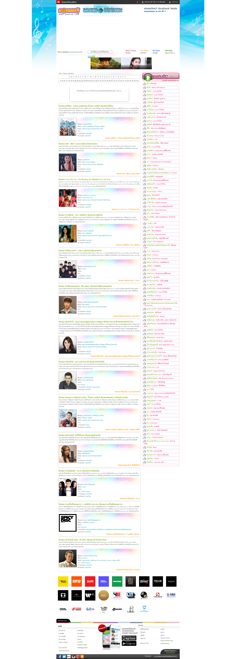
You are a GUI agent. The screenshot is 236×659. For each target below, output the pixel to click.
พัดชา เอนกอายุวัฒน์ (88, 162)
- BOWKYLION (156, 117)
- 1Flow (154, 191)
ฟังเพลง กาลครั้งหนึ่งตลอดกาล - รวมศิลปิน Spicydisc (123, 534)
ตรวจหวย (62, 630)
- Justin (152, 458)
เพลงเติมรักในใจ (88, 342)
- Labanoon (152, 419)
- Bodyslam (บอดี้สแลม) (158, 150)
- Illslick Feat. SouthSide (157, 259)
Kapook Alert (144, 643)
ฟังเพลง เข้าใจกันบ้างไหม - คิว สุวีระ (128, 570)
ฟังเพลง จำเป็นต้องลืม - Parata (130, 498)
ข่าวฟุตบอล (81, 636)
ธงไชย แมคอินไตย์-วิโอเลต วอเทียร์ (93, 126)
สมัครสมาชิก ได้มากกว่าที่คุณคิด (154, 2)
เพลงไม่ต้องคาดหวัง (89, 266)
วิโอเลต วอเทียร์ (87, 418)
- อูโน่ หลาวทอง (155, 334)
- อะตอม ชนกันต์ (154, 154)
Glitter (173, 622)
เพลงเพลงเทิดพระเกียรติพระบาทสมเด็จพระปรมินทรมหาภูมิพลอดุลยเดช (108, 529)
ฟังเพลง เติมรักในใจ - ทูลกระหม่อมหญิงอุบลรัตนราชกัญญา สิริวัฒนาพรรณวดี (115, 356)
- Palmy (151, 158)
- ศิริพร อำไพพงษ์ (157, 363)
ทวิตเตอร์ (112, 622)
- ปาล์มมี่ (152, 426)
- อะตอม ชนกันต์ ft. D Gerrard (158, 299)
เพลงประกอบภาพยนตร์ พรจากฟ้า (92, 129)
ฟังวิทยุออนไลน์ (82, 648)
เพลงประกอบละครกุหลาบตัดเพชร (92, 164)
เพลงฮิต (61, 633)
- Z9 (151, 139)
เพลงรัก (88, 169)
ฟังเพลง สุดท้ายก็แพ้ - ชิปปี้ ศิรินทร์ (129, 465)
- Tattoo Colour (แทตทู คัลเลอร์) (159, 206)
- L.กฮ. (153, 400)
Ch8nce (84, 269)
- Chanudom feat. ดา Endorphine (158, 162)
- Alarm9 (152, 188)
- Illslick (155, 316)
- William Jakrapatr (156, 202)
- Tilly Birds (156, 352)
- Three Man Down (156, 210)
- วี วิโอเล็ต (154, 349)
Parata (84, 487)
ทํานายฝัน (62, 639)
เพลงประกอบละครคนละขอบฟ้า (92, 456)
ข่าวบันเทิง (62, 636)
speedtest (80, 642)
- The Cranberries (155, 241)
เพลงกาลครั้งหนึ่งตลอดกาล (91, 520)
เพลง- (88, 425)
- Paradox (152, 165)
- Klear (151, 447)
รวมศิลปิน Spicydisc (88, 522)
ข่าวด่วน (80, 633)
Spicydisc (84, 527)
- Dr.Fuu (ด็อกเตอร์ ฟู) (158, 113)
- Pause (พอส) (153, 434)
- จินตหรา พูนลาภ (155, 98)
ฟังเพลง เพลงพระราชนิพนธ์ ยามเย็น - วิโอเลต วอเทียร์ (123, 429)
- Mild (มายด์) (155, 227)
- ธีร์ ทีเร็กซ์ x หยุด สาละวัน (158, 124)
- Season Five (153, 251)
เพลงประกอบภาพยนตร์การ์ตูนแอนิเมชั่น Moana (97, 235)
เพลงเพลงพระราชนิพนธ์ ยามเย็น (93, 415)
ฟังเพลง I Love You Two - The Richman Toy (126, 209)
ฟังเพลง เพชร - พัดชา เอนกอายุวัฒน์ (128, 174)
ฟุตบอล (143, 638)
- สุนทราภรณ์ (159, 341)
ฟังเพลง (143, 632)
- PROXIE (151, 84)
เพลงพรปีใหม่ (87, 124)
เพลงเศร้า (89, 387)
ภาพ (75, 622)
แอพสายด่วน (165, 643)
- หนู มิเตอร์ (154, 177)
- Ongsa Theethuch (155, 371)
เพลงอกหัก (96, 387)
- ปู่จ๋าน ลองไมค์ (155, 102)
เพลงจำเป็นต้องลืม (89, 484)
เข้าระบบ (175, 2)
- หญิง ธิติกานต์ (157, 238)
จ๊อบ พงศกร (85, 304)
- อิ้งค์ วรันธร (157, 143)
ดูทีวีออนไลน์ (145, 629)
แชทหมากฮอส (148, 622)
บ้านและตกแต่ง (64, 651)
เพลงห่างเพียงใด (88, 231)
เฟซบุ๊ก (99, 622)
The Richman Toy (87, 198)
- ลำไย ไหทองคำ (157, 430)
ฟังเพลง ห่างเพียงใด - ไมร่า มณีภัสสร (128, 245)
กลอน (136, 622)
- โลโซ (150, 389)
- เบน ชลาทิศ (152, 415)
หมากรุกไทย (161, 622)
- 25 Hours (152, 255)
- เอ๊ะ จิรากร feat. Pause (160, 378)
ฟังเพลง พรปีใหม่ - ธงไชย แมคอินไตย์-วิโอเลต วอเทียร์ (122, 138)
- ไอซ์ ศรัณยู (155, 382)
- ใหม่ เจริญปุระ (153, 231)
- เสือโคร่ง (153, 312)
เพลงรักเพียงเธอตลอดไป (91, 302)
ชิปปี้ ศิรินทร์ (86, 453)
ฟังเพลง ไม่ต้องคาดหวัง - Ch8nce (129, 280)
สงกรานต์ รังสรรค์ (87, 380)
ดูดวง (162, 632)
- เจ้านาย (155, 169)
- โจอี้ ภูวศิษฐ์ (157, 281)
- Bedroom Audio (156, 234)
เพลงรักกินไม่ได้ (88, 378)
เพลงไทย (94, 68)
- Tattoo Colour (155, 136)
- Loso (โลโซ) (154, 91)
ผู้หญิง (142, 635)
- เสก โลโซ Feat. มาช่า (157, 397)
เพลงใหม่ (80, 630)
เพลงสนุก (89, 133)
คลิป (62, 622)
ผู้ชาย (162, 635)
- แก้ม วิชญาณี (158, 374)
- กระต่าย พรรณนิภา (158, 288)
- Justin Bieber (153, 213)
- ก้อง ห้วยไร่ (153, 195)
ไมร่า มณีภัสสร (87, 233)
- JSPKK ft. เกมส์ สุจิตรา (160, 132)
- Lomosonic (151, 423)
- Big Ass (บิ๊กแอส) (155, 408)
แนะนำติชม (158, 656)
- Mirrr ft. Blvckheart (155, 87)
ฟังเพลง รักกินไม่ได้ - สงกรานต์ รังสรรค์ (127, 392)
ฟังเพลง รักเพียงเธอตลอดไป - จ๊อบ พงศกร (126, 316)
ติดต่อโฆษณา (170, 651)
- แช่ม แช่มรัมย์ (156, 199)
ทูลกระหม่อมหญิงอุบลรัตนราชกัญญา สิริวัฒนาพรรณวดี (99, 344)
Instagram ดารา (124, 622)
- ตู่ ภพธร (152, 277)
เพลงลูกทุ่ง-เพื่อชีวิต (128, 68)
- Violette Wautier (154, 437)
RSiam (83, 385)
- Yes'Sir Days (155, 337)
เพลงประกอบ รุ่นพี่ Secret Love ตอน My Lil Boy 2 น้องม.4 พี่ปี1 (101, 560)
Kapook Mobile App (167, 640)
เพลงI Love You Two (89, 195)
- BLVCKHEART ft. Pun (160, 345)
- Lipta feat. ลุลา (155, 462)
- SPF (151, 223)
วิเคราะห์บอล (63, 642)
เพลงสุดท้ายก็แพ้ (88, 451)
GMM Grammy (85, 491)
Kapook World (165, 638)
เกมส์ (162, 629)
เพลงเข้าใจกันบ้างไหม (90, 556)
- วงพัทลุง (154, 285)
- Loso (152, 367)
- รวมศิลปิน (153, 266)
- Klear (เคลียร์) (157, 360)
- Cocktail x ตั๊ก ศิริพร (155, 386)
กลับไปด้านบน (62, 621)
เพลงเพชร (86, 160)
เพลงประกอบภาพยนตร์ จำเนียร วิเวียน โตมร (96, 200)
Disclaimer (148, 656)
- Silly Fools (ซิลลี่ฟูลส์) (156, 128)
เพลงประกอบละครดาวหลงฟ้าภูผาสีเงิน (94, 307)
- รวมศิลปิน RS (157, 262)
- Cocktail (152, 106)
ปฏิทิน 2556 (87, 622)
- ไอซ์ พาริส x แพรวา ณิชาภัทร (161, 320)
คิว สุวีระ (85, 558)
